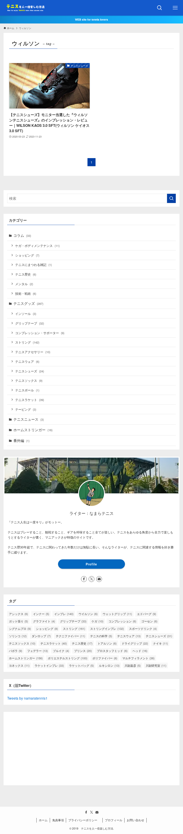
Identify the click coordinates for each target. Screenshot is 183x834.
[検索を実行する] (171, 198)
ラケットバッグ (81, 665)
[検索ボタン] (159, 8)
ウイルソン (88, 614)
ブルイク (61, 651)
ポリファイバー (104, 658)
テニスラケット (29, 399)
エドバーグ (146, 614)
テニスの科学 (101, 636)
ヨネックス (19, 665)
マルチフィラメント (138, 658)
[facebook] (84, 579)
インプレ (63, 614)
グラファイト (44, 621)
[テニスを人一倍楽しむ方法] (25, 8)
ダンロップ (41, 636)
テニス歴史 (25, 274)
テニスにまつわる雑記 (33, 264)
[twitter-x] (91, 579)
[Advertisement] (91, 746)
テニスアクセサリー (32, 351)
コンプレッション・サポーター (39, 332)
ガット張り (18, 621)
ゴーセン (149, 621)
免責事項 (58, 820)
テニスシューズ (29, 371)
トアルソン (107, 643)
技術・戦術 (25, 293)
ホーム (43, 820)
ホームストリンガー (32, 429)
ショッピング (27, 255)
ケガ (97, 621)
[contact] (99, 579)
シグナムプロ (20, 628)
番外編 (21, 440)
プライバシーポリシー (84, 820)
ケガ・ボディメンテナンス (37, 245)
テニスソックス (28, 380)
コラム (22, 235)
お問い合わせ (135, 820)
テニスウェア (27, 361)
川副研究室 (156, 665)
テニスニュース (28, 419)
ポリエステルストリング (67, 658)
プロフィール (113, 820)
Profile (91, 564)
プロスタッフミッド (112, 651)
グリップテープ (29, 323)
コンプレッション (122, 621)
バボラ (15, 651)
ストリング (27, 342)
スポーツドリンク (143, 628)
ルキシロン (109, 665)
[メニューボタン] (175, 8)
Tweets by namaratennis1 (27, 698)
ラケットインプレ (49, 665)
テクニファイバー (70, 636)
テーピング (25, 409)
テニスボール (27, 390)
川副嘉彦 (133, 665)
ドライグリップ (135, 643)
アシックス (18, 614)
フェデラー (37, 651)
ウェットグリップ (117, 614)
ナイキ (160, 643)
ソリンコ (18, 636)
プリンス (83, 651)
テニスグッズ (28, 303)
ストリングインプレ (107, 628)
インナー (41, 614)
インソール (25, 313)
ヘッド (140, 651)
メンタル (24, 283)
